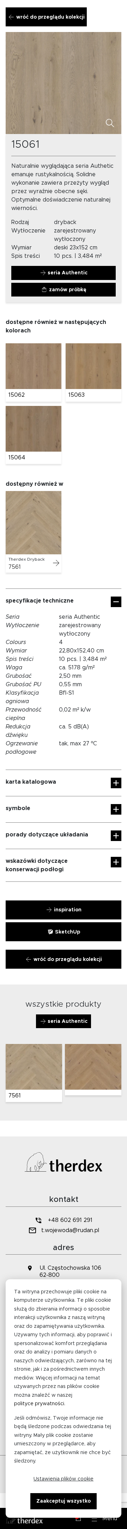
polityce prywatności (39, 1403)
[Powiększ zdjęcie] (110, 123)
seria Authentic (66, 272)
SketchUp (67, 932)
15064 (16, 457)
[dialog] (63, 1398)
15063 (76, 395)
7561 (14, 567)
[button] (104, 1518)
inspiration (67, 909)
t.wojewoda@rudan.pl (70, 1230)
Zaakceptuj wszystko (63, 1501)
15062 (16, 395)
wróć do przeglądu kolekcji (50, 17)
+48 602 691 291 (70, 1220)
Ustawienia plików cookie (63, 1479)
